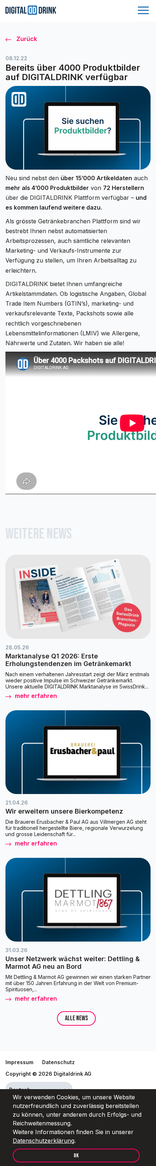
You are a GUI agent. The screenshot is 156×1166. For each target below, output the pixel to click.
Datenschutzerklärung (43, 1140)
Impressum (19, 1062)
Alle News (76, 1018)
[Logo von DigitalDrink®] (30, 12)
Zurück (26, 38)
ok (76, 1155)
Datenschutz (58, 1062)
